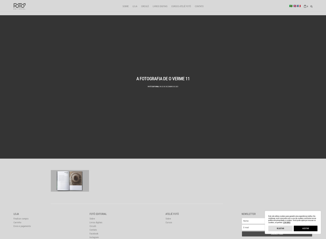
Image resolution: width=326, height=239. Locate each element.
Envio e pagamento (22, 226)
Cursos (169, 222)
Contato (199, 6)
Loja (135, 6)
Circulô (145, 6)
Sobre (126, 6)
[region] (293, 222)
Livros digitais (160, 6)
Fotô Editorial (153, 86)
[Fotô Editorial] (19, 6)
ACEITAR (305, 228)
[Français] (299, 6)
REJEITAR (280, 228)
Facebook (94, 233)
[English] (294, 6)
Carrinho (17, 222)
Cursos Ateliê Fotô (181, 6)
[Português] (290, 6)
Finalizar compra (20, 218)
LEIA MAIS (286, 222)
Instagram (94, 237)
